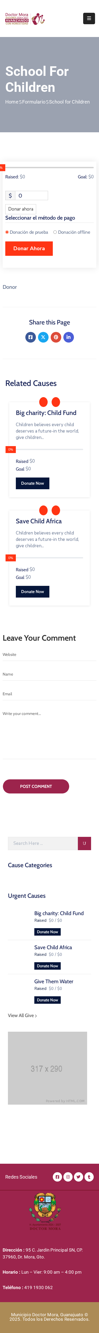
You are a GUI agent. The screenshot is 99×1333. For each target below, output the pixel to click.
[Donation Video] (55, 402)
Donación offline (74, 232)
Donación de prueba (29, 232)
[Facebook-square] (57, 1177)
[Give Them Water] (18, 990)
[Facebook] (30, 337)
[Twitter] (43, 337)
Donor (10, 287)
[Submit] (84, 843)
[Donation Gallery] (43, 402)
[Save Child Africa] (18, 956)
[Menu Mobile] (89, 18)
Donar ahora (20, 209)
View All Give (21, 1015)
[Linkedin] (68, 337)
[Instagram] (68, 1177)
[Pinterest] (56, 337)
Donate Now (47, 931)
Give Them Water (53, 981)
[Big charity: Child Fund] (18, 922)
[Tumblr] (89, 1177)
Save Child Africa (53, 947)
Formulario (33, 102)
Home (11, 102)
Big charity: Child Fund (59, 913)
